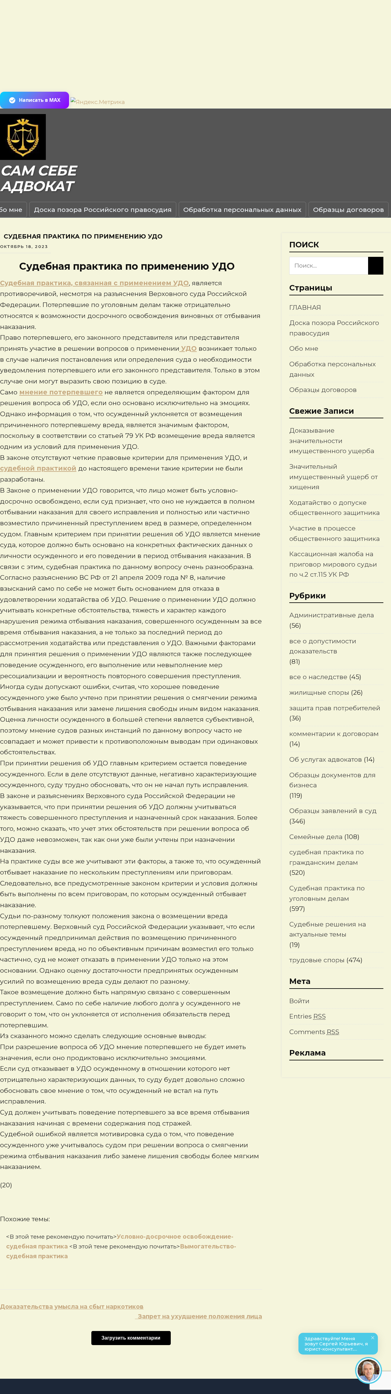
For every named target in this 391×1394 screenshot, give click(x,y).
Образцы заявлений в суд (333, 811)
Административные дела (331, 615)
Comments (314, 1032)
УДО (188, 348)
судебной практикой (38, 468)
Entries (307, 1016)
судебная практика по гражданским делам (326, 857)
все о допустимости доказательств (322, 646)
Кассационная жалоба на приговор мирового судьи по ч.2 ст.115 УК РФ (333, 564)
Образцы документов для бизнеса (332, 780)
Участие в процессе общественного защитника (334, 533)
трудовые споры (317, 960)
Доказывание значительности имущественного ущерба (331, 441)
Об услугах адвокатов (325, 759)
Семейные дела (315, 837)
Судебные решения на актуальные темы (327, 929)
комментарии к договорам (334, 734)
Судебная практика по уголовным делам (327, 893)
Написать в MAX (39, 100)
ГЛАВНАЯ (305, 307)
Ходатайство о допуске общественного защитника (334, 508)
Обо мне (303, 348)
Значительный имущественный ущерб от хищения (333, 477)
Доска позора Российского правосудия (103, 209)
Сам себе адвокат (38, 178)
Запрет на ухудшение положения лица (198, 1316)
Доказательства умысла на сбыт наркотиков (72, 1306)
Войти (299, 1001)
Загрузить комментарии (130, 1337)
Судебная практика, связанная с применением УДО (94, 283)
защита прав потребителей (334, 708)
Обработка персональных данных (242, 209)
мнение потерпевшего (61, 392)
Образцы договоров (348, 209)
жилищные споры (319, 692)
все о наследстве (318, 677)
